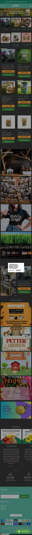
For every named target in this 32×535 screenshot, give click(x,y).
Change (18, 270)
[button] (12, 270)
